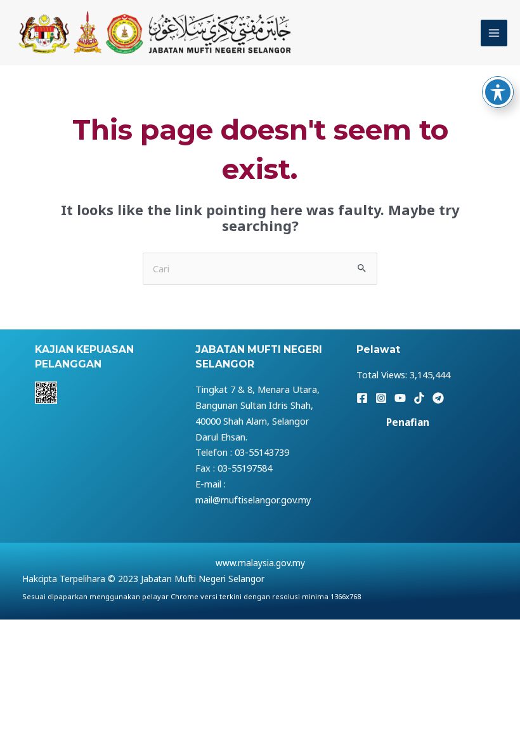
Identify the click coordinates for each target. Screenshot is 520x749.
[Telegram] (438, 398)
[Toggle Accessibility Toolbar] (498, 92)
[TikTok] (419, 398)
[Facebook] (362, 398)
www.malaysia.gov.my (260, 563)
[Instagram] (381, 398)
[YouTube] (400, 398)
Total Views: (383, 374)
